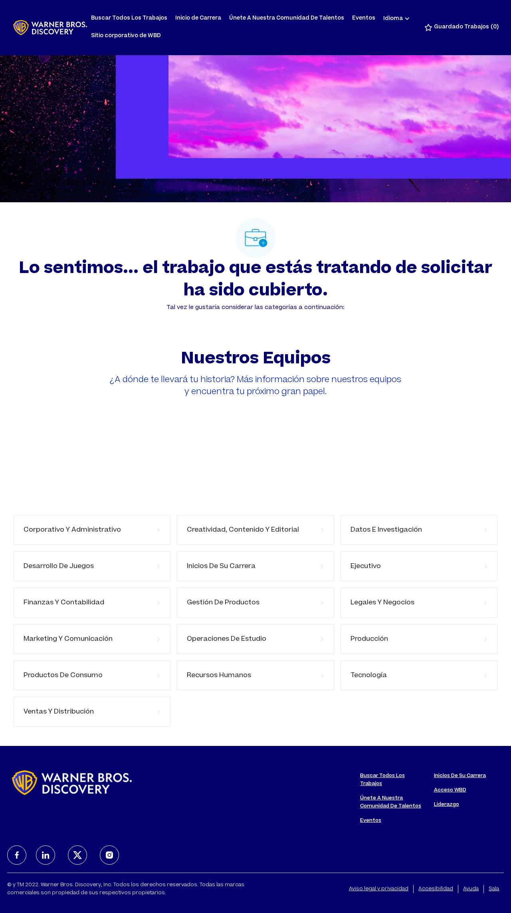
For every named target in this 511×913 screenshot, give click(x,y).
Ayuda (471, 889)
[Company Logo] (50, 27)
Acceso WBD (450, 790)
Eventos (363, 18)
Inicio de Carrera (198, 18)
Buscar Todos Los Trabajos (129, 18)
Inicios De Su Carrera (460, 775)
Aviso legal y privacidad (378, 889)
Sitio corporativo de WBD (126, 36)
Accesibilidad (435, 889)
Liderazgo (446, 804)
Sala (494, 889)
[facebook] (16, 855)
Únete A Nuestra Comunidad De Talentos (286, 18)
